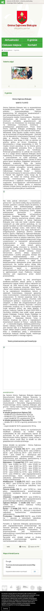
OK (35, 571)
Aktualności (12, 40)
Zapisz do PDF (34, 546)
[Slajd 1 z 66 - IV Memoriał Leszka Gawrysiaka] (22, 73)
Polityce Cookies (24, 605)
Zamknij (5, 608)
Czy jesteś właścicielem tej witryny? (16, 571)
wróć (8, 546)
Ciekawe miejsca (11, 45)
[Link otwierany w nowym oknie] (4, 588)
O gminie (32, 40)
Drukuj (24, 546)
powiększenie (8, 392)
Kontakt (32, 45)
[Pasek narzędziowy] (2, 2)
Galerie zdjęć (8, 62)
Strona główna (8, 50)
